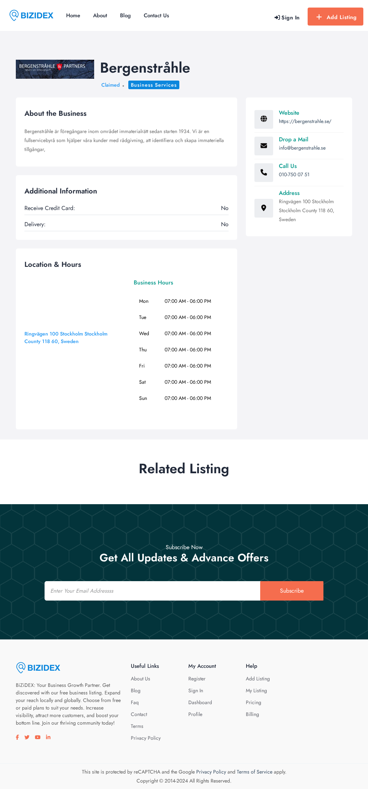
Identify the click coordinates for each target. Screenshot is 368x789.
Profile (195, 714)
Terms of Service (254, 771)
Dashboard (200, 702)
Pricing (253, 702)
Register (197, 678)
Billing (252, 714)
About (100, 15)
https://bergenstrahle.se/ (305, 121)
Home (73, 15)
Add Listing (342, 17)
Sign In (195, 690)
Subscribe (292, 591)
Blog (125, 15)
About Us (140, 678)
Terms (137, 726)
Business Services (154, 84)
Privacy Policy (146, 738)
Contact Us (156, 15)
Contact (139, 714)
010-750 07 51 (294, 174)
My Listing (256, 690)
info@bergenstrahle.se (302, 147)
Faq (135, 702)
